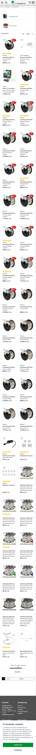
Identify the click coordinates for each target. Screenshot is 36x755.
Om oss (20, 705)
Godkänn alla (18, 745)
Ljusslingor (7, 6)
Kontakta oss (22, 707)
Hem (2, 6)
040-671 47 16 (11, 711)
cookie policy (15, 739)
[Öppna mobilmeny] (2, 3)
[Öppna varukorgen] (33, 2)
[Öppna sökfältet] (6, 2)
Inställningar (18, 750)
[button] (9, 40)
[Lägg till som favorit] (30, 2)
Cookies (20, 709)
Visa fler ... (18, 672)
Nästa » (22, 678)
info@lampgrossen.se (8, 714)
